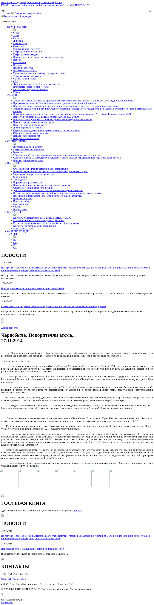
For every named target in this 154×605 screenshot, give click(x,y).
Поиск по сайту (21, 201)
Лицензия (18, 41)
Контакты (14, 212)
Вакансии (18, 152)
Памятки (17, 65)
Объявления (19, 62)
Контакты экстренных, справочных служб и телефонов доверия (46, 223)
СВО (15, 81)
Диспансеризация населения (28, 127)
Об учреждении (17, 27)
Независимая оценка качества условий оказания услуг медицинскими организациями (57, 193)
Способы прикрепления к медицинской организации (40, 169)
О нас (16, 32)
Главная (17, 92)
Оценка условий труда (24, 78)
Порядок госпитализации (26, 138)
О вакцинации (20, 177)
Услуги (12, 95)
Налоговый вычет (22, 198)
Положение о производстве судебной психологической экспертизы (47, 196)
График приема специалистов (28, 149)
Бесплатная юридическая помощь (30, 89)
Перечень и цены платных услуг (30, 125)
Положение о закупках (25, 70)
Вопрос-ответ (20, 209)
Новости (17, 59)
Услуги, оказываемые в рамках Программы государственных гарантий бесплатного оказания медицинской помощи (73, 100)
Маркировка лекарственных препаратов (34, 174)
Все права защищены (80, 589)
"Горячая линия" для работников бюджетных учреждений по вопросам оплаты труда (56, 155)
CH (15, 248)
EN (15, 245)
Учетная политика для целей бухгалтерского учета (39, 73)
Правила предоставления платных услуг (34, 122)
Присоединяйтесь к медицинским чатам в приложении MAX (32, 288)
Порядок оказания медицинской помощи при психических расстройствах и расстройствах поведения (65, 106)
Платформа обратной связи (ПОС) (31, 86)
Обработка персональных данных (30, 133)
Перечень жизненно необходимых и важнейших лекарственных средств (50, 171)
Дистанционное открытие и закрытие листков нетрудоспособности (48, 190)
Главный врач (20, 43)
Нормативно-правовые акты (27, 182)
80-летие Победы (18, 231)
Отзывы (17, 206)
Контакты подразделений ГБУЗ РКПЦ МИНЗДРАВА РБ (42, 217)
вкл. (9, 13)
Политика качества (23, 68)
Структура (18, 38)
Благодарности (21, 204)
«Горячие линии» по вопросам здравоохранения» (38, 220)
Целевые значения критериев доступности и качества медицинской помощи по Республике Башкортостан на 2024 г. (73, 114)
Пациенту (14, 163)
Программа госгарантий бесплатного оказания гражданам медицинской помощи (55, 103)
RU (15, 239)
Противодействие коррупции (28, 160)
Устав (16, 35)
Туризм (12, 234)
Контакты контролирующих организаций (34, 226)
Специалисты (16, 141)
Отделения (18, 46)
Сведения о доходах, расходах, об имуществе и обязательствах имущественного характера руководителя (67, 157)
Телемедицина (20, 179)
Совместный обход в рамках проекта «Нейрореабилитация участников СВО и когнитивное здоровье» (53, 306)
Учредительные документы (27, 76)
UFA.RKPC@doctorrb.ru (13, 579)
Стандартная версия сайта (27, 13)
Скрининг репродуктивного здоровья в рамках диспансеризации (46, 130)
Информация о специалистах (28, 147)
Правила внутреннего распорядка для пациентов (38, 57)
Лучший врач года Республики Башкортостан (36, 84)
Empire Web (7, 602)
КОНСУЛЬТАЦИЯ (23, 228)
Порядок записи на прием (26, 135)
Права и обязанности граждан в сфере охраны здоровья (41, 185)
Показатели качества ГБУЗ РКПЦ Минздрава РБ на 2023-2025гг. (46, 117)
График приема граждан (25, 54)
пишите (78, 510)
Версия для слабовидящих (17, 16)
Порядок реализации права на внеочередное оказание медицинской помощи (52, 119)
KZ (15, 242)
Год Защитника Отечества (26, 49)
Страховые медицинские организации (33, 187)
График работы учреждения (27, 51)
